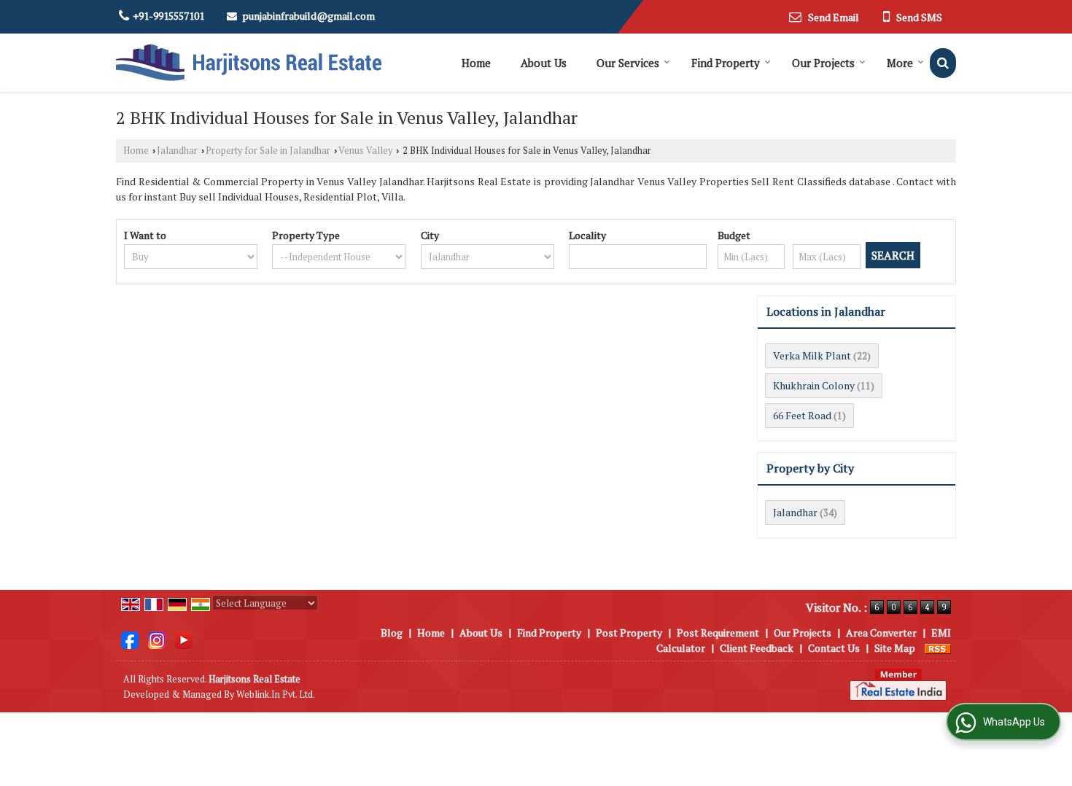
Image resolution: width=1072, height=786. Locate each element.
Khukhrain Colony (814, 385)
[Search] (943, 63)
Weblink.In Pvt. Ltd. (275, 694)
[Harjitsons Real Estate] (248, 62)
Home (476, 62)
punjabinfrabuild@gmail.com (308, 16)
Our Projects (823, 62)
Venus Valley (365, 150)
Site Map (894, 648)
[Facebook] (130, 639)
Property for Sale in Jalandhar (268, 150)
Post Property (629, 632)
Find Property (725, 62)
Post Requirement (718, 632)
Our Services (628, 62)
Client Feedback (756, 648)
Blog (392, 632)
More (900, 62)
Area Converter (881, 632)
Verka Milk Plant (812, 355)
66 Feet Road (802, 415)
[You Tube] (184, 639)
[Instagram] (157, 639)
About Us (544, 62)
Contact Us (834, 648)
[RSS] (938, 648)
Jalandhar (177, 150)
